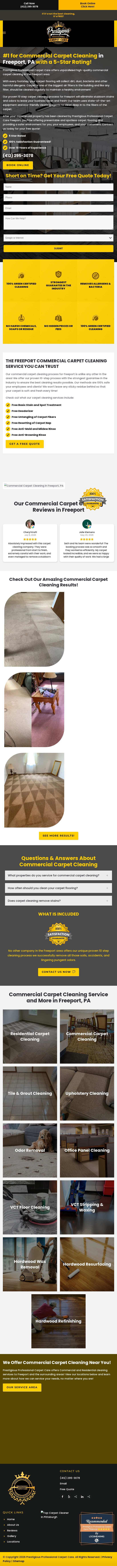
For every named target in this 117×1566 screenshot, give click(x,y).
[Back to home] (58, 33)
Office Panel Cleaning (87, 1150)
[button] (4, 32)
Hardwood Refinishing (58, 1321)
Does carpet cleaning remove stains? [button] (34, 901)
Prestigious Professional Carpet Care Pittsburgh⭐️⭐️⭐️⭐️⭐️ (97, 1527)
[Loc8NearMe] (96, 1536)
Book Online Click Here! (87, 5)
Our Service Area (22, 1387)
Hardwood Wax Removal (30, 1264)
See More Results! (58, 835)
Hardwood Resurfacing (87, 1264)
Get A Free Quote (24, 443)
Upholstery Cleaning (87, 1093)
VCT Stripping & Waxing (87, 1207)
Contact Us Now (56, 971)
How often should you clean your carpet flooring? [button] (43, 888)
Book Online (18, 165)
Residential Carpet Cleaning (30, 1036)
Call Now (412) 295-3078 (29, 5)
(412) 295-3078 (18, 155)
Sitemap (18, 1561)
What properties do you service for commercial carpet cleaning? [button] (53, 875)
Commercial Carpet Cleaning (87, 1036)
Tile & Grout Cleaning (30, 1093)
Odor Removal (30, 1150)
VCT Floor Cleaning (30, 1207)
